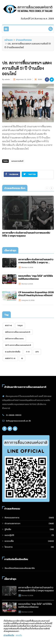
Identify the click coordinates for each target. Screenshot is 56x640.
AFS (37, 351)
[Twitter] (9, 429)
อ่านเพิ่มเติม (9, 635)
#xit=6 (8, 325)
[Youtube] (15, 429)
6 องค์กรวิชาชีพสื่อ (12, 351)
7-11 (28, 351)
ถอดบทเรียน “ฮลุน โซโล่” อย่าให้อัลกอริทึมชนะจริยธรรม (35, 277)
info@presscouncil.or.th (18, 420)
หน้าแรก (8, 40)
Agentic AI (10, 358)
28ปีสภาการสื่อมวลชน (14, 338)
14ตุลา (20, 325)
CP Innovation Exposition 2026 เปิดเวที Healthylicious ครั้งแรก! (36, 293)
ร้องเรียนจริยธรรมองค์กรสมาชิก (20, 568)
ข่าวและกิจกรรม (24, 40)
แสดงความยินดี (17, 161)
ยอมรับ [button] (19, 635)
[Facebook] (4, 429)
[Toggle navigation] (6, 29)
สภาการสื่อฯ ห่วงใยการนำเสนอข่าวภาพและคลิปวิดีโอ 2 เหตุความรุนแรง (26, 234)
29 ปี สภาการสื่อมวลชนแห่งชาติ (18, 345)
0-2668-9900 (13, 415)
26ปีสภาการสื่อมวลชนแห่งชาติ (17, 332)
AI (22, 358)
